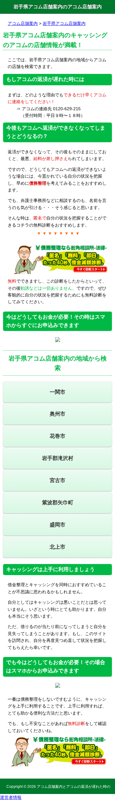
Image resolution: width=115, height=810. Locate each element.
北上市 (57, 547)
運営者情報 (10, 797)
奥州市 (57, 414)
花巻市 (57, 436)
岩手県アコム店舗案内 (64, 23)
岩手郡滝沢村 (57, 458)
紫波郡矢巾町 (57, 503)
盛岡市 (57, 525)
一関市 (57, 392)
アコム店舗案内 (23, 23)
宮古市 (57, 480)
